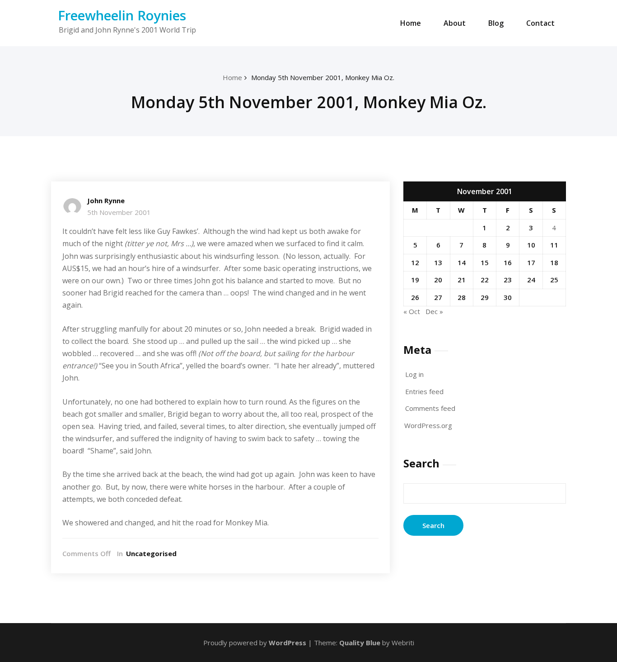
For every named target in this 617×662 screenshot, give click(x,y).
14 (462, 262)
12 (415, 262)
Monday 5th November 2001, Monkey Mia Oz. (322, 77)
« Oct (411, 311)
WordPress (287, 642)
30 (508, 297)
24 (531, 279)
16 (508, 262)
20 (438, 279)
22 (485, 279)
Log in (414, 374)
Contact (540, 23)
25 (554, 279)
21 (462, 279)
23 (508, 279)
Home (410, 23)
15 (485, 262)
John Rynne (106, 200)
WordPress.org (428, 425)
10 (531, 244)
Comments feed (430, 408)
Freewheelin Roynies (122, 15)
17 (531, 262)
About (455, 23)
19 (415, 279)
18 (554, 262)
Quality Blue (359, 642)
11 (554, 244)
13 (438, 262)
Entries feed (424, 391)
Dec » (434, 311)
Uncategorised (151, 553)
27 (438, 297)
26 (415, 297)
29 (485, 297)
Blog (496, 23)
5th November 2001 (119, 212)
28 (462, 297)
